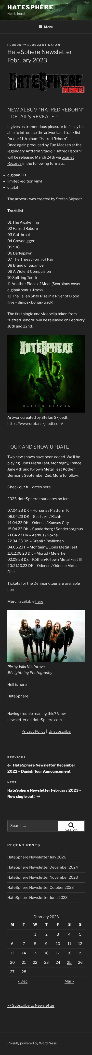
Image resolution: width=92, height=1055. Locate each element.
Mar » (69, 981)
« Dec (22, 981)
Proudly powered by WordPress (32, 1043)
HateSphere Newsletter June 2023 (37, 897)
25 (69, 962)
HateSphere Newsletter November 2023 (42, 877)
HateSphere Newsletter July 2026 (36, 857)
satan (54, 45)
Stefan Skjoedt (69, 199)
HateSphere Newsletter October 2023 (40, 887)
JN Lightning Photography (29, 673)
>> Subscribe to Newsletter (30, 1005)
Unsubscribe (60, 731)
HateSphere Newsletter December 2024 (42, 867)
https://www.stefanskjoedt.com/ (35, 423)
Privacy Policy (33, 731)
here (47, 487)
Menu (48, 27)
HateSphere (30, 7)
